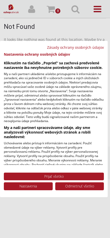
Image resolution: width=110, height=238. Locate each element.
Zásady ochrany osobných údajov (75, 47)
